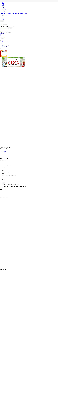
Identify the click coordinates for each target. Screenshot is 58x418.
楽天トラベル (4, 10)
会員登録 (1, 33)
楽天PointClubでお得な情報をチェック (6, 41)
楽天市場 (3, 7)
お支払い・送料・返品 (4, 46)
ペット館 (3, 4)
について (4, 42)
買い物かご (3, 19)
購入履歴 (3, 18)
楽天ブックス (4, 9)
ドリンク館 (3, 3)
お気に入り (3, 17)
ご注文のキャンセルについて (5, 45)
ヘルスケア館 (3, 5)
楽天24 (2, 2)
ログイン (1, 24)
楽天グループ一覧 (5, 11)
